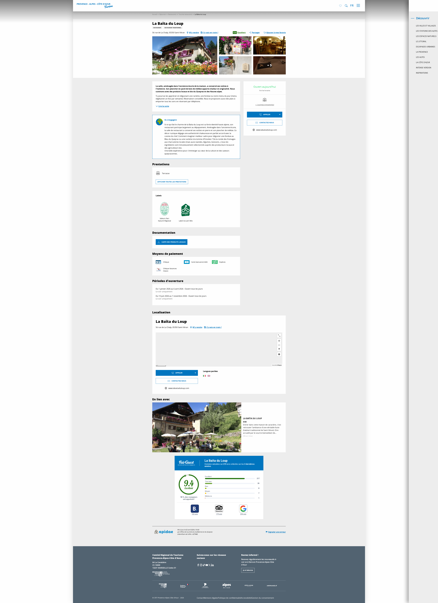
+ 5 (269, 65)
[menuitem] (95, 6)
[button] (346, 5)
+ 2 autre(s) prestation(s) (264, 105)
